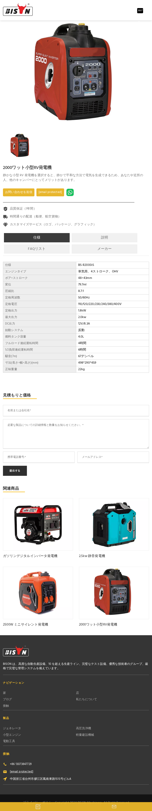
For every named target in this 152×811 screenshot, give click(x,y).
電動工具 (9, 741)
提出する (15, 471)
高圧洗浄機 (83, 728)
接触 (6, 706)
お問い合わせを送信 (18, 192)
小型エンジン (12, 735)
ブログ (7, 699)
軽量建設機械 (85, 735)
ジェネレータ (12, 728)
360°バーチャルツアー (140, 10)
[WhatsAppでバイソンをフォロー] (70, 192)
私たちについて (86, 699)
